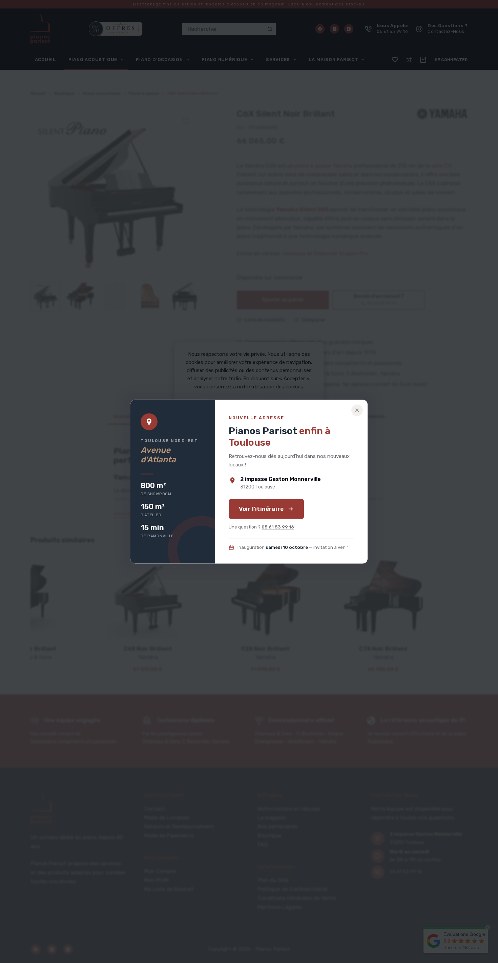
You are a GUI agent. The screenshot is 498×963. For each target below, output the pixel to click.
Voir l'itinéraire (261, 508)
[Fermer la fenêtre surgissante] (357, 410)
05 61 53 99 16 (278, 526)
